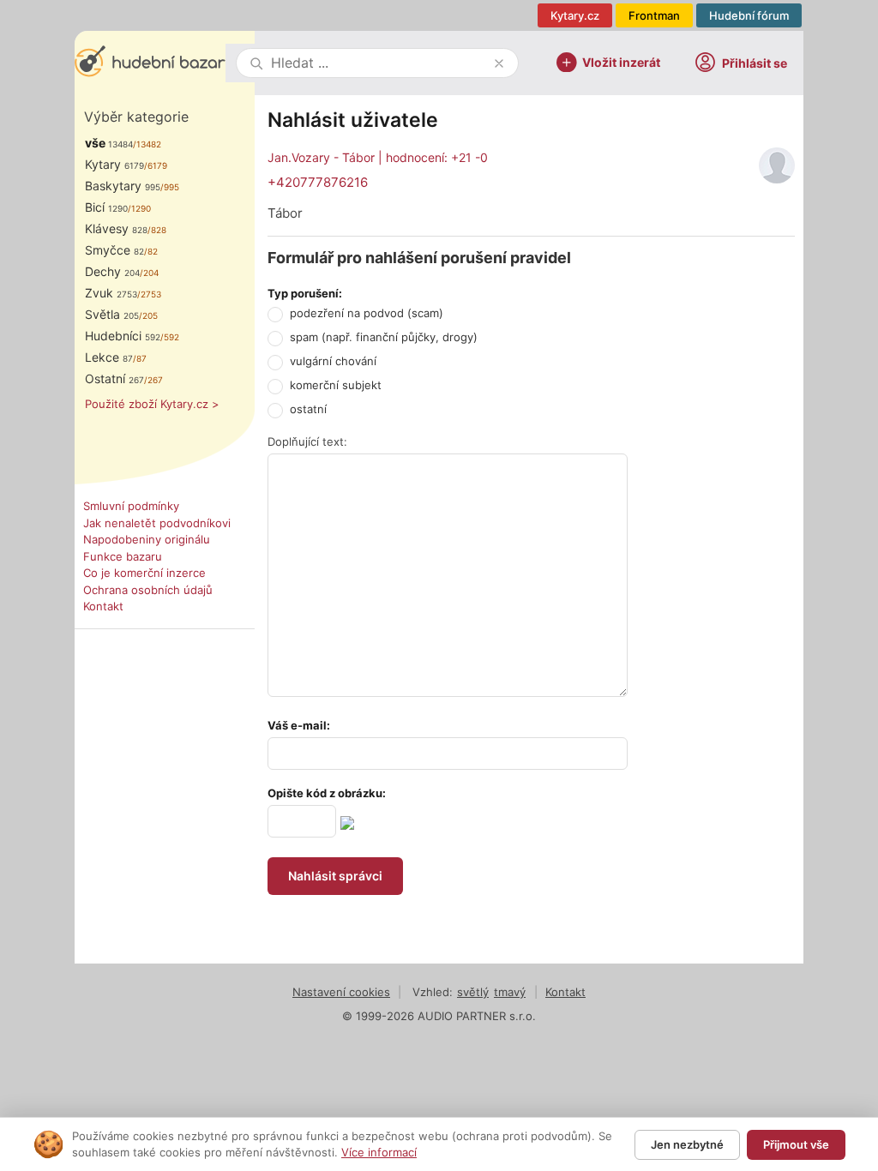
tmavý (510, 992)
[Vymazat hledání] (499, 63)
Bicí (106, 207)
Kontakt (103, 606)
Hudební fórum (749, 15)
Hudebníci (122, 335)
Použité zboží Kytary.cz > (152, 404)
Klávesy (116, 228)
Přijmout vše (796, 1144)
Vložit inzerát (621, 61)
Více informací (379, 1152)
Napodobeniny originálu (146, 539)
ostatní (308, 409)
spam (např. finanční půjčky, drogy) (384, 337)
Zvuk (111, 292)
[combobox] (379, 63)
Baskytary (122, 185)
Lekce (109, 357)
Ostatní (114, 378)
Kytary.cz (574, 15)
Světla (112, 314)
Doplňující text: (307, 441)
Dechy (112, 271)
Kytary (114, 164)
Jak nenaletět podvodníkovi (157, 523)
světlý (473, 992)
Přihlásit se (754, 63)
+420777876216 (318, 182)
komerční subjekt (336, 385)
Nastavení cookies (341, 992)
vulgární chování (333, 361)
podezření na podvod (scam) (366, 313)
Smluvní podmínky (131, 506)
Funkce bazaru (122, 556)
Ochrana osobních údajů (148, 590)
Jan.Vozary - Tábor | (378, 157)
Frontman (654, 15)
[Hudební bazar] (150, 63)
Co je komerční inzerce (144, 572)
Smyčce (114, 250)
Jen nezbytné (687, 1144)
